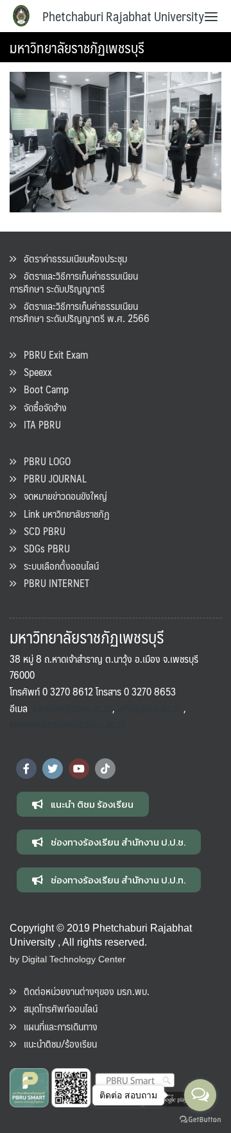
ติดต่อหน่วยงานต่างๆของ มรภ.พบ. (83, 991)
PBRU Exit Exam (52, 354)
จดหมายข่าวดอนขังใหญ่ (61, 495)
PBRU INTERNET (52, 583)
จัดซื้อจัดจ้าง (41, 407)
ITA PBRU (38, 424)
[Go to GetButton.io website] (200, 1120)
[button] (83, 804)
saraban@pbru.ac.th (72, 708)
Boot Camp (42, 389)
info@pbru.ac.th (149, 708)
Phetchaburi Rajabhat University (123, 16)
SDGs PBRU (43, 548)
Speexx (34, 371)
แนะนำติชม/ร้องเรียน (56, 1043)
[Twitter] (52, 768)
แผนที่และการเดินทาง (57, 1026)
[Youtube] (79, 768)
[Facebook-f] (26, 768)
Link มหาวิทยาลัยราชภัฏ (63, 513)
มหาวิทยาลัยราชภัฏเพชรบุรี (77, 47)
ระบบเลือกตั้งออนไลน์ (57, 565)
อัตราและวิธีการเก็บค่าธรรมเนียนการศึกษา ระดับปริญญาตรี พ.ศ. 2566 (80, 312)
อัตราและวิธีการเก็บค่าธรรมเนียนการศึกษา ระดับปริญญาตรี (74, 281)
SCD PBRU (40, 531)
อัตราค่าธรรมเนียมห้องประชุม (71, 258)
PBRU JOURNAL (51, 478)
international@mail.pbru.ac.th (68, 724)
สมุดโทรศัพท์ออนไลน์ (57, 1008)
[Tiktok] (105, 768)
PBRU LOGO (43, 461)
